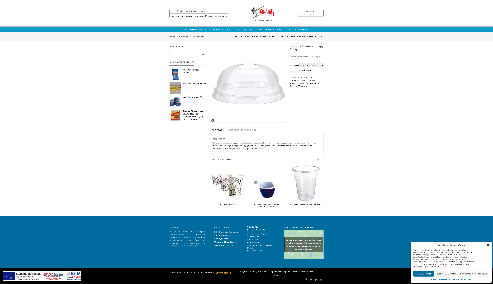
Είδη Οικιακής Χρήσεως (226, 232)
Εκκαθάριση (305, 70)
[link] (223, 273)
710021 (269, 245)
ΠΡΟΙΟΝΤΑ (256, 36)
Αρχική (175, 16)
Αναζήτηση (320, 14)
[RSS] (321, 279)
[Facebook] (306, 279)
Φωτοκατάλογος (203, 16)
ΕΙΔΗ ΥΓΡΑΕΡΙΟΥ (244, 29)
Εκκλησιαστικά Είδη (224, 245)
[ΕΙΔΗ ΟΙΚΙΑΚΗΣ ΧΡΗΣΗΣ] (262, 12)
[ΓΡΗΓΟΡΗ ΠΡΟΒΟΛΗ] (228, 183)
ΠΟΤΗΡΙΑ (291, 36)
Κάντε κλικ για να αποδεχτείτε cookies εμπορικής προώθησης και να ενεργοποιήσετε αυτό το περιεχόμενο (303, 244)
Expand (212, 120)
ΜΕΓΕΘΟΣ (294, 65)
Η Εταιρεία (187, 16)
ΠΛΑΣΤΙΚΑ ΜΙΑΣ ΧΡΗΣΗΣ (269, 29)
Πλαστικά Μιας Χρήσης (226, 242)
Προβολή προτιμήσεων (474, 273)
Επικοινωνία (221, 16)
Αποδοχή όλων (424, 273)
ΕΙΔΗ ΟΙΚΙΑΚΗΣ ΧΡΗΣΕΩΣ (195, 29)
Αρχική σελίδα (242, 36)
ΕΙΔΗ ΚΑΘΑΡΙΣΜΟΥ (222, 29)
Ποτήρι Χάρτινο (319, 46)
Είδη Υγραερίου (222, 238)
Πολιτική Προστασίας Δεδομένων (455, 279)
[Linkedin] (316, 279)
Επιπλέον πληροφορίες (243, 130)
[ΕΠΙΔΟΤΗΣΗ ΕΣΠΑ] (42, 276)
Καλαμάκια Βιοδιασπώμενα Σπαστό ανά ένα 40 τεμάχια (322, 46)
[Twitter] (311, 279)
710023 (250, 248)
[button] (488, 245)
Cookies (433, 279)
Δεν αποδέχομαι (446, 273)
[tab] (218, 130)
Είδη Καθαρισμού (222, 235)
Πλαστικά (303, 86)
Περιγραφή (218, 130)
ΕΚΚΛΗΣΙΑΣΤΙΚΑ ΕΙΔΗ (296, 29)
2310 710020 (259, 245)
